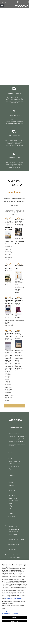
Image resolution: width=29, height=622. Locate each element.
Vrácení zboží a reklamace (15, 441)
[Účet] (3, 2)
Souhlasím (14, 611)
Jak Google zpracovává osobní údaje (12, 604)
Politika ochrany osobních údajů (17, 436)
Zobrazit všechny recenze (14, 406)
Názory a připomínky (14, 461)
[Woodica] (22, 5)
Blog (9, 469)
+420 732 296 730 (13, 549)
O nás (10, 458)
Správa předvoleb (14, 619)
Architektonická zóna (14, 463)
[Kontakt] (6, 2)
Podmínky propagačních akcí (16, 439)
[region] (14, 588)
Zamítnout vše (14, 615)
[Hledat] (27, 2)
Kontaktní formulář (13, 466)
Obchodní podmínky (14, 433)
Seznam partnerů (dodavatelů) (10, 607)
